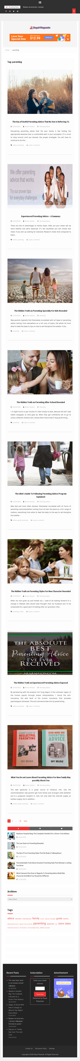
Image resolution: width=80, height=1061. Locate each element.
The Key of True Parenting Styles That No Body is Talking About (38, 853)
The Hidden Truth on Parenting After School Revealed (41, 402)
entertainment (26, 919)
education (18, 919)
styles (22, 611)
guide (19, 520)
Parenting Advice (45, 126)
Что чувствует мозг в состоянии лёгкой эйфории (16, 983)
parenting (21, 145)
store (61, 923)
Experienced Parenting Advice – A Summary (40, 216)
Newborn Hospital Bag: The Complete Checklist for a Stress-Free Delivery (42, 834)
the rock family (23, 927)
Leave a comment (34, 145)
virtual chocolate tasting (33, 927)
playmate (50, 924)
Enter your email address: (40, 990)
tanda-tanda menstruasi (13, 927)
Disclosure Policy (41, 1048)
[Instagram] (10, 11)
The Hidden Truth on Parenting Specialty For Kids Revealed (40, 311)
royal (56, 924)
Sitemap (52, 1048)
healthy (65, 919)
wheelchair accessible (45, 927)
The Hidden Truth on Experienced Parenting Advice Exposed (41, 683)
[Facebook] (6, 11)
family (19, 804)
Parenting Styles (45, 596)
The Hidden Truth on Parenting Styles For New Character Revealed (41, 591)
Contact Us (29, 1048)
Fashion (42, 919)
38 (20, 821)
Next (25, 821)
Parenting (43, 316)
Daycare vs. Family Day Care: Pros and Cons (15, 1032)
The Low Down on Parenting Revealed (30, 843)
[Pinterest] (17, 11)
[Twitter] (13, 11)
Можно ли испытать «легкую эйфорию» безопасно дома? (16, 1021)
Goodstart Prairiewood (50, 919)
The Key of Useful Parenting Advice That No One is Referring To (40, 122)
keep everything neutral (13, 924)
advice (15, 145)
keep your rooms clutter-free (25, 924)
